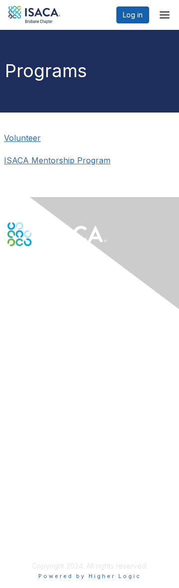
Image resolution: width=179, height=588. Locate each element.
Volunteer (22, 138)
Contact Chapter (34, 338)
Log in (133, 14)
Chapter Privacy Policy (44, 541)
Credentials (26, 430)
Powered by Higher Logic (89, 576)
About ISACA (28, 487)
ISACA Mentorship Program (57, 160)
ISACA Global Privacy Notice (53, 526)
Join (14, 410)
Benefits (20, 420)
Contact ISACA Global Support (57, 353)
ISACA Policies (31, 506)
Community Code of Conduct (54, 497)
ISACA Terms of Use (40, 516)
